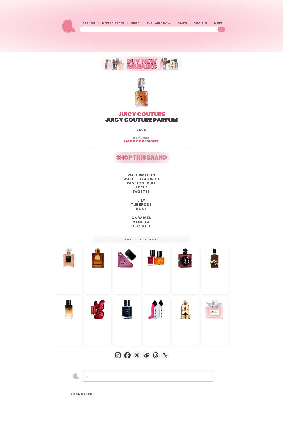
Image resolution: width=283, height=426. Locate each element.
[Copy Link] (165, 355)
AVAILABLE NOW (159, 23)
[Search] (221, 29)
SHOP (135, 23)
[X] (136, 355)
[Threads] (155, 355)
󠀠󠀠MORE (218, 23)
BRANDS (89, 23)
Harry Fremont (141, 141)
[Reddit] (146, 355)
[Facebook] (127, 355)
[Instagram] (118, 355)
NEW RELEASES (113, 23)
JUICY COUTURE (141, 114)
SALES (182, 23)
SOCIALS (200, 23)
